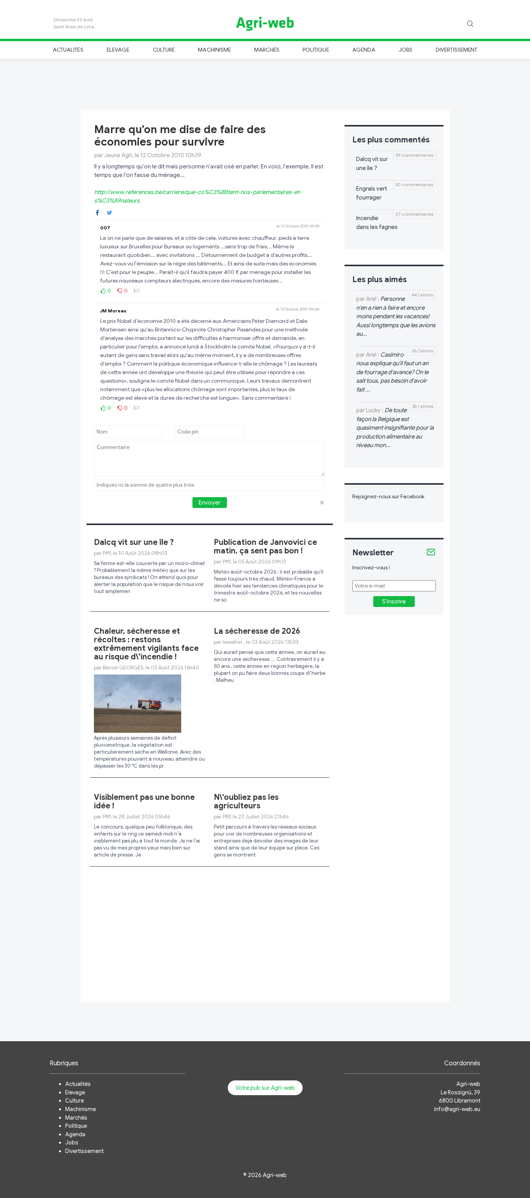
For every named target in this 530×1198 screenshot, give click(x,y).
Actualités (68, 49)
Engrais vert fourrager (371, 193)
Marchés (266, 49)
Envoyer (209, 502)
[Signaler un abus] (136, 290)
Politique (316, 49)
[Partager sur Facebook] (97, 212)
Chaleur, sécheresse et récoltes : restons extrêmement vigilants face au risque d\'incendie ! (146, 644)
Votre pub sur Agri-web (265, 1087)
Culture (164, 49)
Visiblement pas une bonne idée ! (144, 801)
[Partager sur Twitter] (109, 212)
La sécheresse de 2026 (257, 631)
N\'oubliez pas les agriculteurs (246, 801)
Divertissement (456, 49)
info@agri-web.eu (457, 1109)
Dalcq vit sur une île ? (134, 542)
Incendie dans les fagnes (377, 223)
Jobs (405, 49)
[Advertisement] (265, 83)
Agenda (363, 49)
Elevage (118, 49)
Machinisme (214, 49)
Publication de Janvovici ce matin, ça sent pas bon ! (265, 546)
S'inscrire (394, 601)
